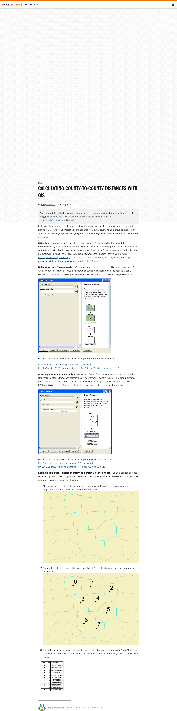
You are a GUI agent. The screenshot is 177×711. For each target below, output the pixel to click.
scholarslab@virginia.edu (52, 220)
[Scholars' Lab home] (20, 5)
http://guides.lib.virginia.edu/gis (54, 257)
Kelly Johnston (48, 204)
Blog (40, 182)
